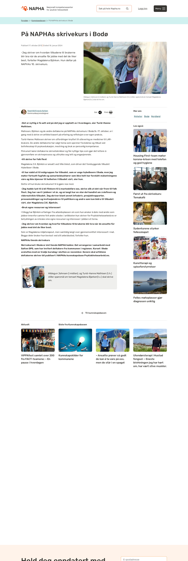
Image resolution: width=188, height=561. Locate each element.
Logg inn (142, 8)
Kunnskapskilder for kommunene (71, 357)
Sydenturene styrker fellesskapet (146, 230)
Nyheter (138, 116)
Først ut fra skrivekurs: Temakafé (147, 195)
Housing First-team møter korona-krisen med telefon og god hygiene (149, 159)
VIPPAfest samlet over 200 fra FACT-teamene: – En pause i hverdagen (37, 359)
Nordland (155, 116)
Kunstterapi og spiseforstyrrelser (144, 265)
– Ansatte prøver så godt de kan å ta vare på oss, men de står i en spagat (111, 359)
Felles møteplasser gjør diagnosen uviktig (147, 299)
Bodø (147, 116)
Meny (158, 8)
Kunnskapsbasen (38, 21)
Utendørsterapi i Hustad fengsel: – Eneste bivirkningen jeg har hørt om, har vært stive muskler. (150, 361)
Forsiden (24, 21)
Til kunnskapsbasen (95, 313)
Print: (106, 112)
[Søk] (127, 8)
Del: (96, 112)
